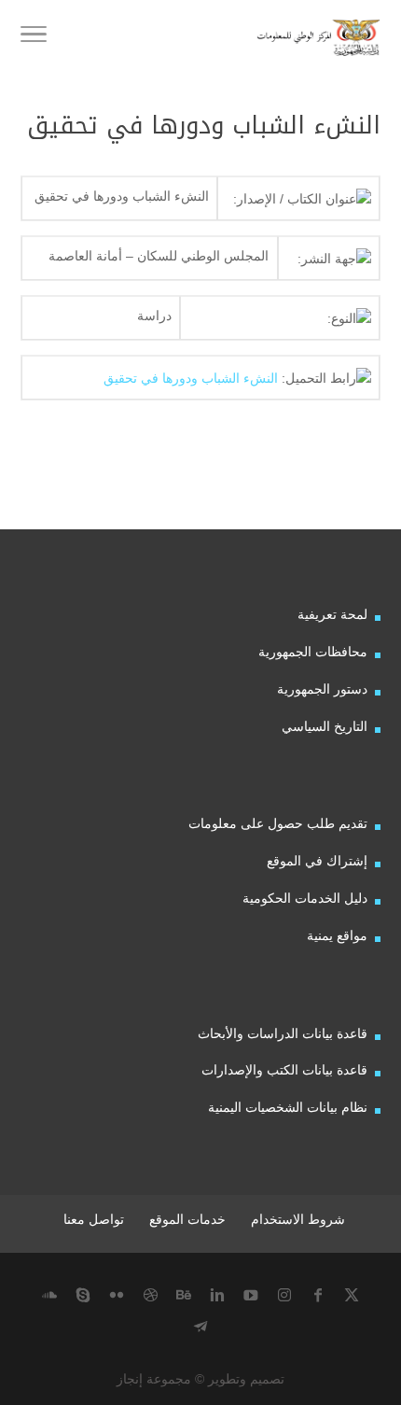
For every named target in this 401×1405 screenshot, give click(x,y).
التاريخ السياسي (324, 726)
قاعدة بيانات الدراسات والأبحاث (282, 1033)
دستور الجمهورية (322, 688)
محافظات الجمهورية (312, 651)
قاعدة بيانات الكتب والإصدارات (284, 1069)
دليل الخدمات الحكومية (304, 898)
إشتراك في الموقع (317, 860)
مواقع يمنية (337, 935)
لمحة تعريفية (332, 614)
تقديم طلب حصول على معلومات (277, 823)
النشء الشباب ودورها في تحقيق (191, 378)
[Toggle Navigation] (34, 37)
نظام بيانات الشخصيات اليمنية (287, 1107)
